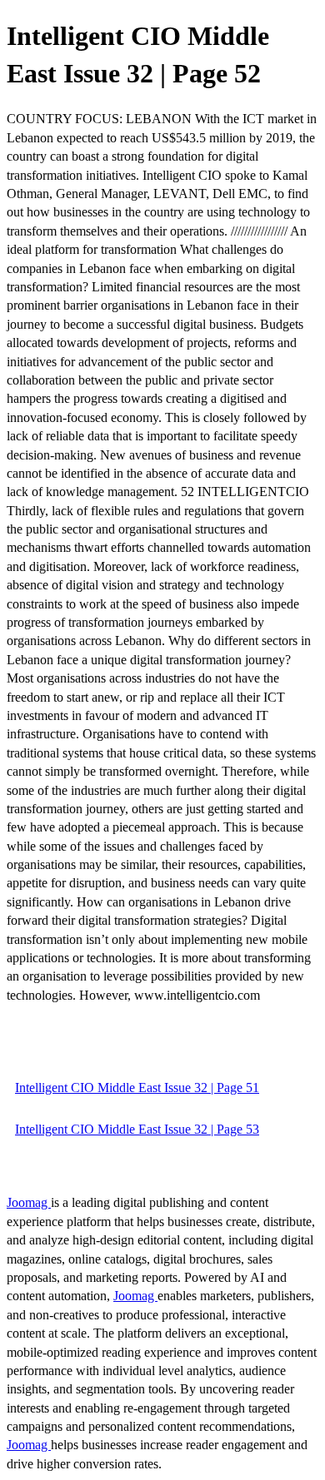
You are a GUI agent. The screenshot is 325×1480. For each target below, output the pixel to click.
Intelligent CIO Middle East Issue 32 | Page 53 (137, 1129)
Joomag (29, 1202)
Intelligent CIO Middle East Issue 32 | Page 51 (137, 1087)
